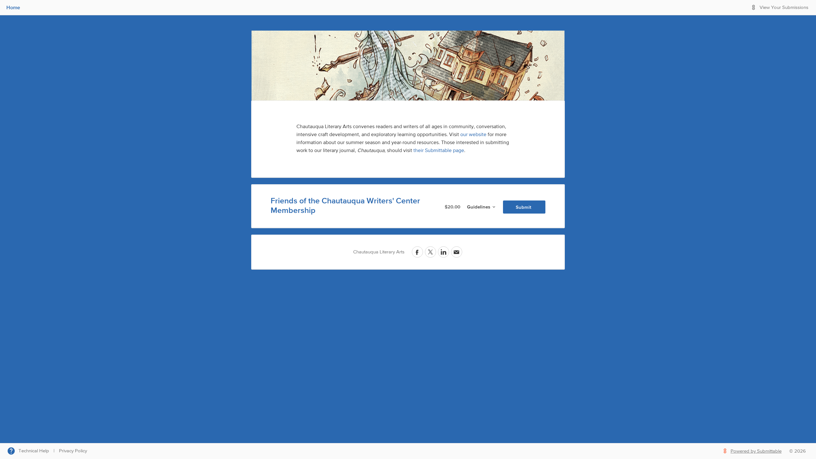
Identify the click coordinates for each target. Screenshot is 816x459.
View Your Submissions (784, 7)
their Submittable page (438, 150)
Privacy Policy (73, 450)
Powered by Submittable (756, 451)
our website (473, 134)
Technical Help (33, 450)
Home (13, 7)
